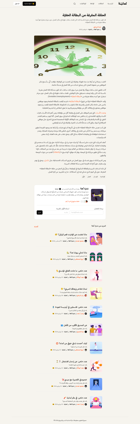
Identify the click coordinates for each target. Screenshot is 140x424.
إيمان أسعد (80, 313)
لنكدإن (46, 160)
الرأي (83, 177)
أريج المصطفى (79, 259)
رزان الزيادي (80, 295)
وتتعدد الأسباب (100, 112)
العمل (89, 177)
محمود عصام (80, 241)
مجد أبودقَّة (80, 277)
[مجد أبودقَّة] (86, 277)
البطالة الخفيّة (76, 96)
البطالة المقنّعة (75, 101)
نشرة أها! (97, 29)
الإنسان (95, 177)
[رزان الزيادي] (86, 295)
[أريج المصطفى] (86, 259)
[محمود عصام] (86, 241)
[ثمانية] (122, 3)
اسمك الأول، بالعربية (62, 209)
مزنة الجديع (80, 332)
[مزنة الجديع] (86, 332)
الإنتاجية (102, 177)
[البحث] (74, 3)
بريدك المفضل (98, 209)
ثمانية (90, 29)
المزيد (36, 226)
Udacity (57, 152)
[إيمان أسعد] (86, 313)
